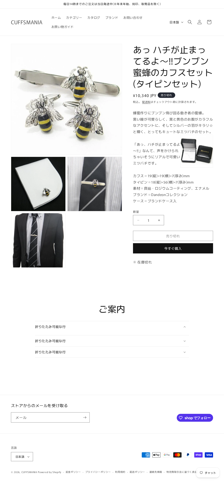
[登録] (84, 417)
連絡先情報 (155, 471)
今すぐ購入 (173, 248)
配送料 (146, 102)
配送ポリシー (137, 471)
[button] (190, 22)
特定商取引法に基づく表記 (181, 471)
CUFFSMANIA (29, 472)
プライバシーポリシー (98, 471)
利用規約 (120, 471)
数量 (136, 212)
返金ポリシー (73, 471)
